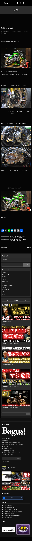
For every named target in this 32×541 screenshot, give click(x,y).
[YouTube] (23, 3)
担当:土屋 (3, 33)
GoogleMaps (7, 446)
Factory (9, 31)
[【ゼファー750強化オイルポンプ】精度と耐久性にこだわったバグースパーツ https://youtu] (15, 485)
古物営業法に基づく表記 (7, 454)
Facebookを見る (9, 498)
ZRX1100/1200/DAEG (16, 31)
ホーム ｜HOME (8, 505)
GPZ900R (4, 287)
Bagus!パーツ (5, 274)
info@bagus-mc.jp (8, 448)
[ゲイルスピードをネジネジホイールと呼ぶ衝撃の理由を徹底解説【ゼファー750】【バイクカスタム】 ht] (6, 485)
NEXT (29, 247)
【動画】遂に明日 (6, 321)
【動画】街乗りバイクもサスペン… (10, 386)
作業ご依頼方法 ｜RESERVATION (12, 515)
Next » (28, 413)
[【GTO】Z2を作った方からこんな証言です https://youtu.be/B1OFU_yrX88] (15, 476)
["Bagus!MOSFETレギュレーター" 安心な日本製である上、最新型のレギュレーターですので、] (6, 476)
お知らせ (4, 294)
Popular (16, 300)
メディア (4, 279)
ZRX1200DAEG (14, 240)
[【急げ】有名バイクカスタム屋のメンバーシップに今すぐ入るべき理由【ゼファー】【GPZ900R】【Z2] (25, 476)
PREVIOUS (4, 247)
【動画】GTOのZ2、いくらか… (9, 364)
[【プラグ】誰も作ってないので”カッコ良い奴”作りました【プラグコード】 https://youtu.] (25, 485)
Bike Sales (4, 277)
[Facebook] (20, 3)
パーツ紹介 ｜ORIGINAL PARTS (11, 509)
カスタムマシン (26, 31)
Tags (25, 300)
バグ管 (19, 240)
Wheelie (25, 239)
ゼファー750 (5, 281)
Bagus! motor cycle (18, 239)
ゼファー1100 (5, 283)
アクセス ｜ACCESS (9, 513)
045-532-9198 (8, 444)
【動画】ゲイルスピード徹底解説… (10, 343)
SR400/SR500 (5, 290)
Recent (6, 300)
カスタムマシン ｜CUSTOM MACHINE (13, 511)
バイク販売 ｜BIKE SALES (10, 507)
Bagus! (12, 239)
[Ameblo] (17, 3)
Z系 (3, 292)
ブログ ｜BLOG (8, 518)
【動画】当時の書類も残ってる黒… (10, 408)
